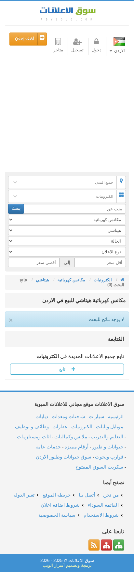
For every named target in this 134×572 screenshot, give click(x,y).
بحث (16, 208)
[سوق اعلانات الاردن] (121, 279)
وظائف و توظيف (32, 426)
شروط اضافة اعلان (60, 505)
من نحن (111, 495)
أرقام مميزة (76, 446)
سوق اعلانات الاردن (67, 13)
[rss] (94, 545)
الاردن (119, 50)
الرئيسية (116, 416)
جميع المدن (104, 182)
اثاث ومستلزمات (34, 436)
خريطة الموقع (57, 495)
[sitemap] (118, 545)
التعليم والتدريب (107, 436)
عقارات (60, 426)
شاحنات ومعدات (68, 416)
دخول (96, 49)
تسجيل (77, 49)
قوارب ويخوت (109, 456)
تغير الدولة (23, 495)
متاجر (58, 49)
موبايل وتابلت (109, 426)
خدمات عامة (48, 446)
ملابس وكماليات (70, 436)
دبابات (41, 416)
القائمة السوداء (103, 505)
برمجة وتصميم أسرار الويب (67, 565)
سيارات (96, 416)
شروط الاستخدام (101, 515)
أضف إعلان (24, 39)
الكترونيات (104, 196)
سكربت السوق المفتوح (99, 467)
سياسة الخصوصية (56, 515)
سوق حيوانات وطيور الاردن (63, 456)
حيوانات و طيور (107, 446)
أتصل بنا (87, 495)
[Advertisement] (67, 115)
